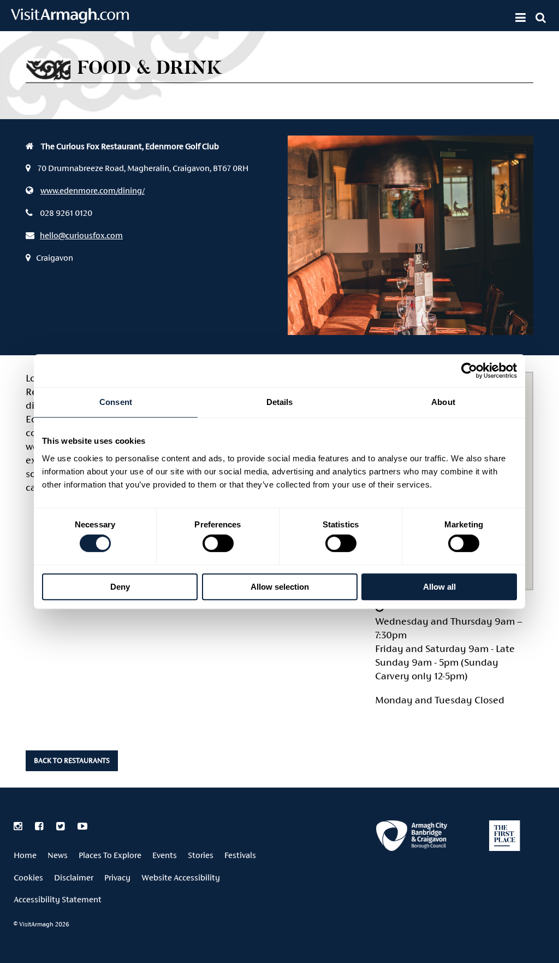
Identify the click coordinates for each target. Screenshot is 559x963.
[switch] (218, 543)
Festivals (240, 855)
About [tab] (443, 402)
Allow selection (280, 586)
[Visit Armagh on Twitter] (61, 826)
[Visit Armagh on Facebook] (40, 826)
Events (164, 855)
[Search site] (541, 17)
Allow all (439, 586)
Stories (200, 855)
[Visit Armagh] (70, 20)
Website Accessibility (180, 877)
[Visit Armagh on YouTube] (82, 826)
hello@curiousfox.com (81, 235)
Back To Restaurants (72, 760)
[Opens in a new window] (411, 837)
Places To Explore (110, 855)
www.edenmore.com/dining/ (92, 190)
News (57, 855)
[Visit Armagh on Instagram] (18, 826)
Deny (120, 586)
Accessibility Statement (58, 899)
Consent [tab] (115, 402)
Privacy (117, 877)
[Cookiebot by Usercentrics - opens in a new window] (469, 370)
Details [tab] (279, 402)
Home (25, 855)
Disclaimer (73, 877)
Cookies (28, 877)
